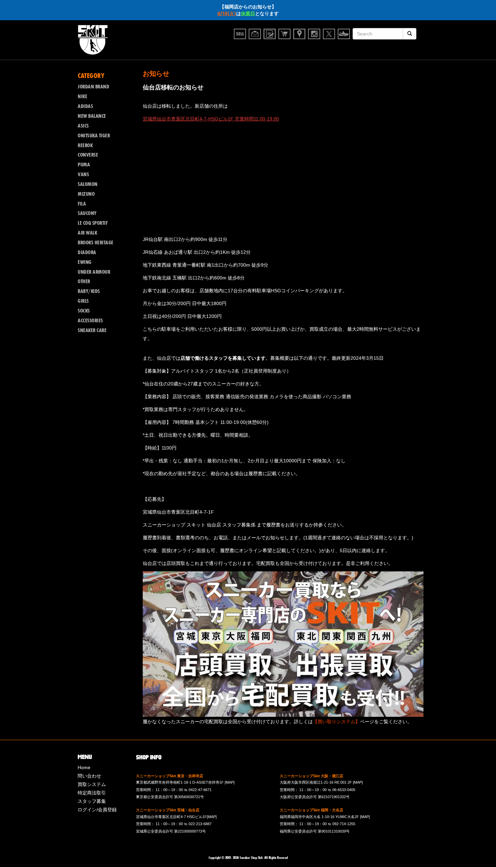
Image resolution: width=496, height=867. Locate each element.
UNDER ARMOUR (94, 272)
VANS (83, 174)
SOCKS (84, 310)
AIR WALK (87, 232)
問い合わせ (89, 776)
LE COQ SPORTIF (92, 223)
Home (84, 767)
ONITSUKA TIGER (94, 135)
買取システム (92, 784)
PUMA (84, 164)
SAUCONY (87, 213)
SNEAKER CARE (92, 330)
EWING (84, 262)
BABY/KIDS (89, 291)
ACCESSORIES (90, 320)
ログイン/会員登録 (97, 809)
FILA (82, 203)
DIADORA (87, 252)
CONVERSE (88, 155)
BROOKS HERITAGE (95, 242)
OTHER (84, 281)
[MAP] (230, 782)
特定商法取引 (92, 792)
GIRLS (83, 301)
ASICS (83, 126)
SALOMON (88, 184)
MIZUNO (86, 194)
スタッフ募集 (92, 801)
